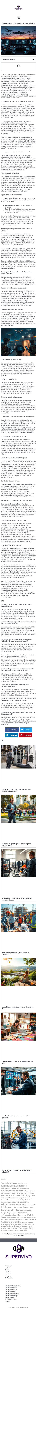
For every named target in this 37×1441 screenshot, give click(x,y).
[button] (18, 17)
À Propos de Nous (11, 1299)
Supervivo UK (10, 1297)
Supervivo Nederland (12, 1294)
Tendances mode (26, 1226)
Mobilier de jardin (31, 1217)
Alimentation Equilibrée (14, 1185)
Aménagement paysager (18, 1193)
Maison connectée (22, 1217)
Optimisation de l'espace (16, 1219)
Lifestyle (8, 1272)
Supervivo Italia (10, 1292)
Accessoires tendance (23, 1183)
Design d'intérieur (26, 1200)
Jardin (7, 1270)
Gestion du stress (11, 1210)
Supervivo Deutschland (13, 1286)
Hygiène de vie (12, 1213)
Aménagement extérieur (12, 1190)
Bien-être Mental (11, 1195)
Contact (7, 1301)
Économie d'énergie (27, 1228)
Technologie (6, 1234)
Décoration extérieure (20, 1202)
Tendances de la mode (13, 1226)
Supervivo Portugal (11, 1296)
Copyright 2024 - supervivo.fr (18, 1307)
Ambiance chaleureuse (22, 1188)
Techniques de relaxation (18, 1224)
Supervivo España (11, 1288)
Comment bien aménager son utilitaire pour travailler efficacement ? (16, 790)
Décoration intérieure (12, 1204)
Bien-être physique (25, 1196)
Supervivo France (11, 1290)
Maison (7, 1268)
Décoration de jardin (6, 1202)
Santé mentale (12, 1221)
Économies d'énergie (7, 1230)
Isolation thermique (7, 1217)
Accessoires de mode (9, 1183)
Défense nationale (29, 1205)
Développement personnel (12, 1207)
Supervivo (8, 1266)
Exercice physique (28, 1207)
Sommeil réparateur (26, 1222)
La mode (8, 1274)
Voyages (7, 1276)
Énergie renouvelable (20, 1230)
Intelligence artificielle (23, 1215)
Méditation (4, 1219)
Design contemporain (14, 1200)
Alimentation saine (8, 1188)
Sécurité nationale (5, 1224)
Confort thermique (18, 1198)
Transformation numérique (10, 1228)
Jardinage (15, 1217)
